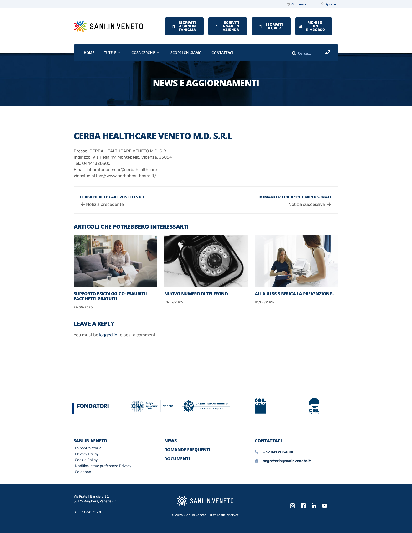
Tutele (110, 52)
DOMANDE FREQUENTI (187, 450)
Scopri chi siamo (185, 52)
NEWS (170, 440)
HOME (89, 52)
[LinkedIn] (314, 506)
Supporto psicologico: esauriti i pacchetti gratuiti (111, 296)
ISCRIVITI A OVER (274, 26)
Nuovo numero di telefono (196, 294)
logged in (108, 334)
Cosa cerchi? (143, 52)
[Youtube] (324, 506)
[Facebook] (303, 506)
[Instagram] (292, 506)
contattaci (222, 52)
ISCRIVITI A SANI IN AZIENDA (230, 26)
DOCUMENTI (177, 459)
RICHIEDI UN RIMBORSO (315, 26)
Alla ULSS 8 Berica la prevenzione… (295, 294)
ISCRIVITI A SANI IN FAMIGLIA (187, 26)
